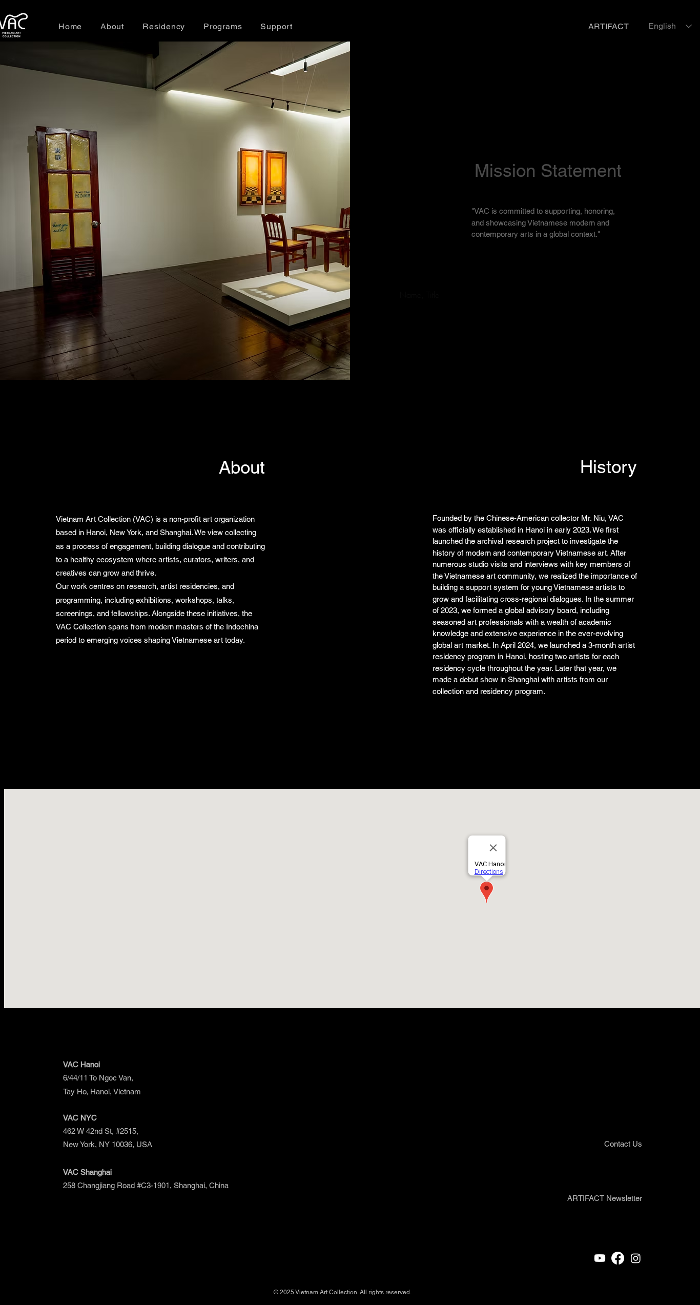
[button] (604, 1198)
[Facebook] (617, 1258)
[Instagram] (635, 1258)
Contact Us (623, 1143)
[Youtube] (599, 1258)
